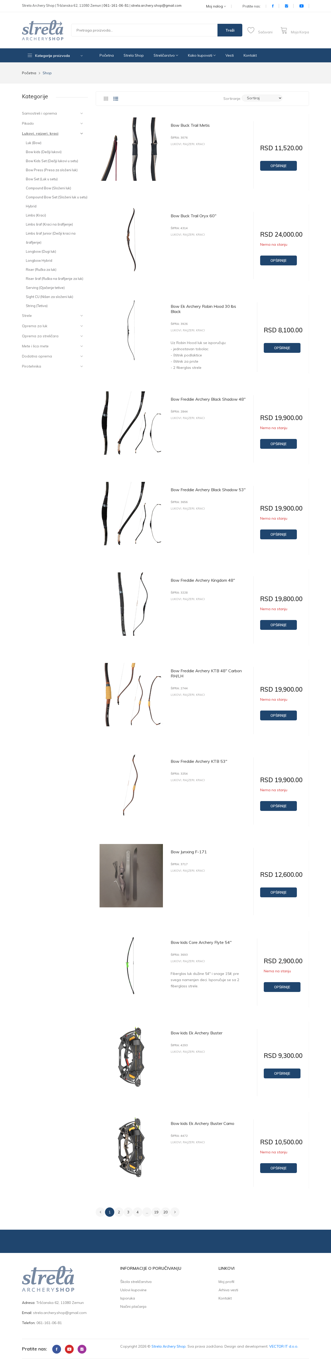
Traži (230, 30)
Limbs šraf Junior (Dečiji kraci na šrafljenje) (51, 237)
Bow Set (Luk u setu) (42, 179)
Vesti (229, 55)
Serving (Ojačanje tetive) (45, 288)
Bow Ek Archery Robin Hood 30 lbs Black (203, 309)
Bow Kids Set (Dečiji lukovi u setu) (52, 161)
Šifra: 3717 (179, 864)
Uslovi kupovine (133, 1290)
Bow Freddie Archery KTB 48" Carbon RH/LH (206, 673)
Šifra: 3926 (179, 324)
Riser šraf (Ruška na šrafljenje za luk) (54, 279)
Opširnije (278, 166)
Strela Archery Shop (169, 1346)
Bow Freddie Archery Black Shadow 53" (208, 489)
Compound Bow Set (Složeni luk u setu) (56, 197)
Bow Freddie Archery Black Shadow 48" (208, 399)
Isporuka (127, 1298)
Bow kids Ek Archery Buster (196, 1032)
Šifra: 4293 (179, 1045)
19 (156, 1212)
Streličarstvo (165, 55)
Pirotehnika (31, 366)
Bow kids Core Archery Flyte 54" (201, 942)
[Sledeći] (174, 1212)
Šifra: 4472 (179, 1135)
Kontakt (250, 55)
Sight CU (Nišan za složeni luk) (49, 297)
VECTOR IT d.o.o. (283, 1346)
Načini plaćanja (133, 1306)
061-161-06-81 (116, 5)
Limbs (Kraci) (36, 215)
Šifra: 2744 (179, 688)
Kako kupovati (200, 55)
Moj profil (226, 1281)
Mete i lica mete (35, 346)
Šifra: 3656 (179, 502)
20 (165, 1212)
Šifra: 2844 (179, 411)
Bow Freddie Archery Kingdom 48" (203, 580)
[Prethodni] (100, 1212)
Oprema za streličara (40, 336)
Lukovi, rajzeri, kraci (40, 133)
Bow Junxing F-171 (189, 851)
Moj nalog (215, 6)
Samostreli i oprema (39, 113)
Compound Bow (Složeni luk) (48, 188)
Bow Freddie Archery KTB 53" (199, 761)
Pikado (28, 123)
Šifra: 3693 (179, 954)
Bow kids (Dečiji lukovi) (44, 152)
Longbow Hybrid (39, 260)
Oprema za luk (34, 326)
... (147, 1212)
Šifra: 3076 (179, 137)
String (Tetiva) (37, 306)
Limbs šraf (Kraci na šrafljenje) (49, 224)
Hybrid (31, 206)
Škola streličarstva (136, 1281)
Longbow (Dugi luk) (41, 251)
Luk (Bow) (33, 143)
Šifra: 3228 (179, 592)
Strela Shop (134, 55)
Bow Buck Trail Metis (190, 125)
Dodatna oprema (37, 356)
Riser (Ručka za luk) (41, 269)
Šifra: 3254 (179, 773)
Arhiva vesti (228, 1290)
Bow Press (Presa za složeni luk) (52, 170)
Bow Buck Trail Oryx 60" (193, 215)
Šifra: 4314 (179, 228)
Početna (107, 55)
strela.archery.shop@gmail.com (156, 5)
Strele (27, 315)
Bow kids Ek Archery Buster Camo (202, 1123)
